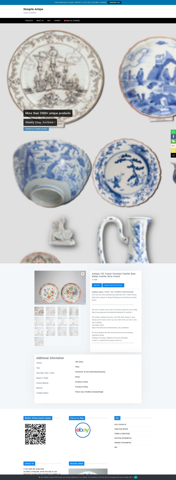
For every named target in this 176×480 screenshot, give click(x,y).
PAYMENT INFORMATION (122, 443)
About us (40, 20)
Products (29, 20)
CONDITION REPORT (121, 429)
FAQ (115, 447)
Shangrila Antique (33, 9)
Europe (77, 377)
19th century (79, 362)
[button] (82, 273)
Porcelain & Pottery (81, 382)
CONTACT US (114, 2)
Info (49, 20)
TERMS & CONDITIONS (122, 434)
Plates (77, 367)
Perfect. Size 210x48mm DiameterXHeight (89, 392)
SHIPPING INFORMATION (122, 438)
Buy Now (97, 285)
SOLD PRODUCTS (120, 424)
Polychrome (79, 372)
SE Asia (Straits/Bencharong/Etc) (94, 372)
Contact (57, 20)
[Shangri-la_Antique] (173, 141)
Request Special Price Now (113, 285)
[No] (174, 477)
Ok (135, 477)
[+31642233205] (173, 132)
